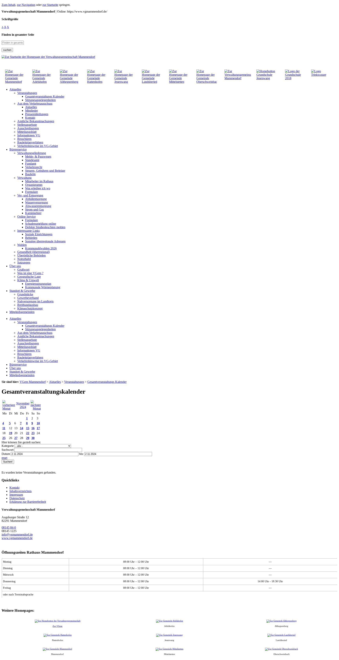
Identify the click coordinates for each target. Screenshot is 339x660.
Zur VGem (57, 626)
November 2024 (22, 405)
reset (4, 457)
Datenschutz (17, 498)
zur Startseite (50, 4)
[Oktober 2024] (8, 408)
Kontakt (14, 487)
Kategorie (8, 445)
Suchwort (8, 449)
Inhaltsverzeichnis (20, 491)
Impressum (16, 494)
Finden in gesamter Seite (18, 34)
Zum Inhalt (8, 4)
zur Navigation (26, 4)
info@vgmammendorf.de (17, 534)
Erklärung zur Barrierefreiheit (27, 501)
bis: (81, 454)
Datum (6, 454)
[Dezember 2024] (36, 408)
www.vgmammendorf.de (17, 538)
